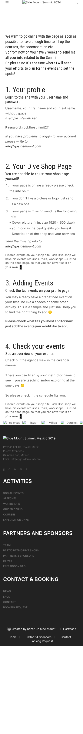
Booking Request (15, 607)
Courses (9, 514)
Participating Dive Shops (21, 550)
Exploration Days (16, 519)
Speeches (10, 498)
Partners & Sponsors (18, 555)
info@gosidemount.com (23, 146)
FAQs (6, 596)
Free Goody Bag (14, 566)
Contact (9, 602)
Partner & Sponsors (39, 637)
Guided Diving (13, 509)
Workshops (11, 503)
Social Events (13, 493)
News (7, 591)
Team (7, 545)
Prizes (7, 561)
